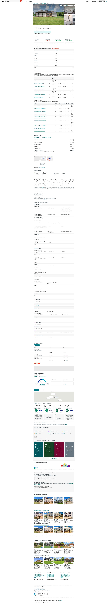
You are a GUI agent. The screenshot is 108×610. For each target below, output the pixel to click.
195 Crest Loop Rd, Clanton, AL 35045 (40, 125)
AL (42, 3)
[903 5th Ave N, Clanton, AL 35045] (59, 545)
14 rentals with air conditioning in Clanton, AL (41, 510)
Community (39, 440)
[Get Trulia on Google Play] (45, 594)
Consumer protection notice (47, 590)
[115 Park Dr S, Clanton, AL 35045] (68, 515)
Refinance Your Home (47, 31)
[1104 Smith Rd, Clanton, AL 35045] (59, 560)
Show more (36, 363)
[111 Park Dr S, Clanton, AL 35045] (48, 500)
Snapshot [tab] (36, 376)
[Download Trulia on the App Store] (38, 594)
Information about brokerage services (39, 590)
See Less (36, 340)
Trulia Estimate (37, 48)
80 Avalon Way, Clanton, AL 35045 (39, 128)
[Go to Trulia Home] (3, 1)
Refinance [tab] (49, 137)
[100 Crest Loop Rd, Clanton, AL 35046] (38, 560)
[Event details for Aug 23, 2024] (73, 349)
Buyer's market (42, 384)
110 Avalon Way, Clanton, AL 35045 (39, 131)
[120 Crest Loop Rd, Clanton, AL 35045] (48, 560)
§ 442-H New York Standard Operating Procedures (39, 589)
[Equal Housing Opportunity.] (43, 602)
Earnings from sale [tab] (37, 137)
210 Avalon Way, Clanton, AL (38, 97)
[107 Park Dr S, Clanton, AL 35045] (68, 500)
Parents (49, 440)
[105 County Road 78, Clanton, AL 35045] (38, 545)
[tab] (37, 345)
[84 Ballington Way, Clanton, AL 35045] (38, 500)
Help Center (50, 602)
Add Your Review (54, 458)
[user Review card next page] (74, 449)
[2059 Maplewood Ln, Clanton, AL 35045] (69, 545)
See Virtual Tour (37, 305)
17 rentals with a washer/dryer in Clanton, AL (41, 525)
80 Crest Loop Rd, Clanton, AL (39, 83)
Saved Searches (94, 1)
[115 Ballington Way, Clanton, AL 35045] (58, 500)
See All (35, 436)
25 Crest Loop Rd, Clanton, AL (39, 80)
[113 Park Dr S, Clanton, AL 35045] (58, 515)
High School (49, 403)
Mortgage (30, 1)
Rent (26, 1)
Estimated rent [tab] (44, 137)
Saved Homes (88, 1)
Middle (44, 403)
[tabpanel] (54, 145)
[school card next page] (74, 413)
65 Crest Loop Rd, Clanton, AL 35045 (40, 108)
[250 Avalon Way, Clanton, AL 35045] (69, 560)
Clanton (45, 3)
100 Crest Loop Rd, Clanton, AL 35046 (40, 116)
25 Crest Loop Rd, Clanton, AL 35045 (40, 111)
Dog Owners (44, 440)
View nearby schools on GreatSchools (40, 422)
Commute (53, 440)
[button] (21, 1)
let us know (60, 600)
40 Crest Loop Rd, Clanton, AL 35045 (40, 105)
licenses (38, 588)
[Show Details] (73, 51)
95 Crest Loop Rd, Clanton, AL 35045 (40, 120)
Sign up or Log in (102, 1)
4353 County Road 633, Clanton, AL (39, 91)
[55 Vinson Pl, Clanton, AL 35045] (48, 545)
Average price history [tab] (42, 376)
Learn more (65, 424)
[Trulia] (34, 594)
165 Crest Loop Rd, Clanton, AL (39, 86)
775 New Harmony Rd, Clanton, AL (39, 94)
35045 (48, 3)
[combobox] (13, 1)
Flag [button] (41, 454)
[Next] (73, 502)
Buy (23, 1)
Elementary (40, 403)
